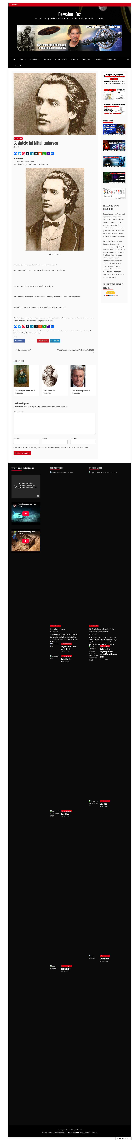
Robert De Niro (66, 659)
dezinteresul (43, 331)
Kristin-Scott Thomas (57, 629)
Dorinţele (65, 331)
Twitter (32, 341)
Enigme (46, 59)
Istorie (22, 59)
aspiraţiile (25, 331)
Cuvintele (36, 331)
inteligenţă (81, 331)
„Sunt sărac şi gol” (24, 350)
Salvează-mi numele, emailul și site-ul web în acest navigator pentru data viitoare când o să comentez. (52, 447)
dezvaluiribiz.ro (52, 331)
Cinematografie (56, 468)
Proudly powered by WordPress (54, 1132)
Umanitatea (33, 333)
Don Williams (104, 958)
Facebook (20, 341)
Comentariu (18, 412)
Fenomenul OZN (61, 59)
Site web (74, 439)
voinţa (40, 333)
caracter (30, 331)
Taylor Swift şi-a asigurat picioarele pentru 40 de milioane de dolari (108, 653)
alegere (18, 331)
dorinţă (60, 331)
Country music (94, 625)
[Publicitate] (114, 135)
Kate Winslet (65, 968)
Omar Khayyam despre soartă (25, 390)
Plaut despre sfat (50, 390)
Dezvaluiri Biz (69, 14)
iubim (86, 331)
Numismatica (111, 59)
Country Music (95, 468)
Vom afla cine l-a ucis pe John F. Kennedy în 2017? (75, 350)
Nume (16, 439)
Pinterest (43, 341)
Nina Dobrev (65, 814)
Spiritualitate (18, 138)
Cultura (74, 59)
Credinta (98, 59)
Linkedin (55, 341)
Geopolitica (34, 59)
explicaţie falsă (73, 331)
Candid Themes (91, 1132)
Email (44, 439)
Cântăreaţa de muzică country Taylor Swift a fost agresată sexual (101, 630)
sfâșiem (27, 333)
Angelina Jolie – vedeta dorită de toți (69, 647)
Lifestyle (85, 59)
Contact (16, 65)
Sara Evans (103, 803)
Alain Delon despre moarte (81, 390)
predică (22, 333)
